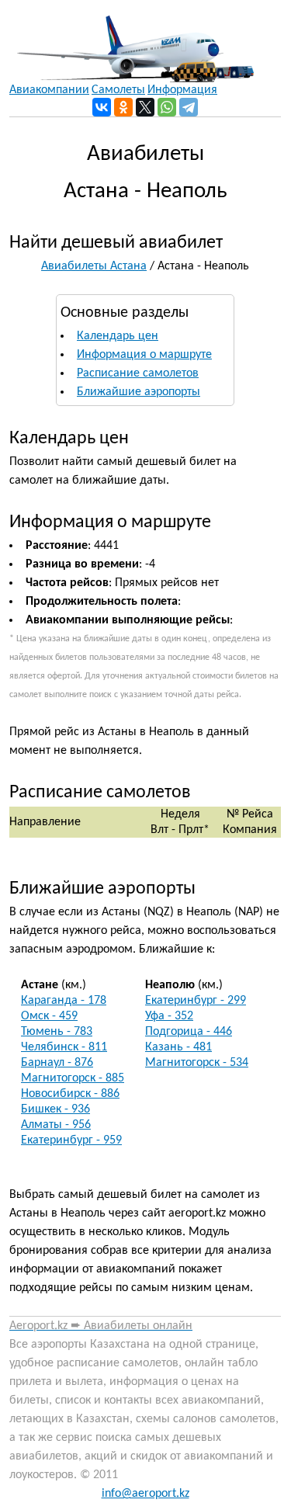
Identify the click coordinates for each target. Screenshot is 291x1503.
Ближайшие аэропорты (138, 392)
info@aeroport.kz (145, 1493)
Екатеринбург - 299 (195, 1000)
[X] (145, 107)
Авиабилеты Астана (94, 266)
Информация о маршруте (144, 355)
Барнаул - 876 (57, 1063)
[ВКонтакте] (101, 107)
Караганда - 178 (63, 1000)
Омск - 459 (49, 1016)
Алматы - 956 (56, 1125)
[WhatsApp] (167, 107)
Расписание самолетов (138, 373)
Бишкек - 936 (55, 1109)
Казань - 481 (178, 1047)
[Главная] (131, 41)
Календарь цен (117, 336)
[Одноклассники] (123, 107)
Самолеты (118, 90)
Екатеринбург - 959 (71, 1140)
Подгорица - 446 (188, 1032)
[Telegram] (188, 107)
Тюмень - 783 (56, 1032)
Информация (182, 90)
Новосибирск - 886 (70, 1094)
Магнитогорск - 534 (196, 1063)
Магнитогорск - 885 (72, 1078)
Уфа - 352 (169, 1016)
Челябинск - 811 (64, 1047)
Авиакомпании (49, 90)
